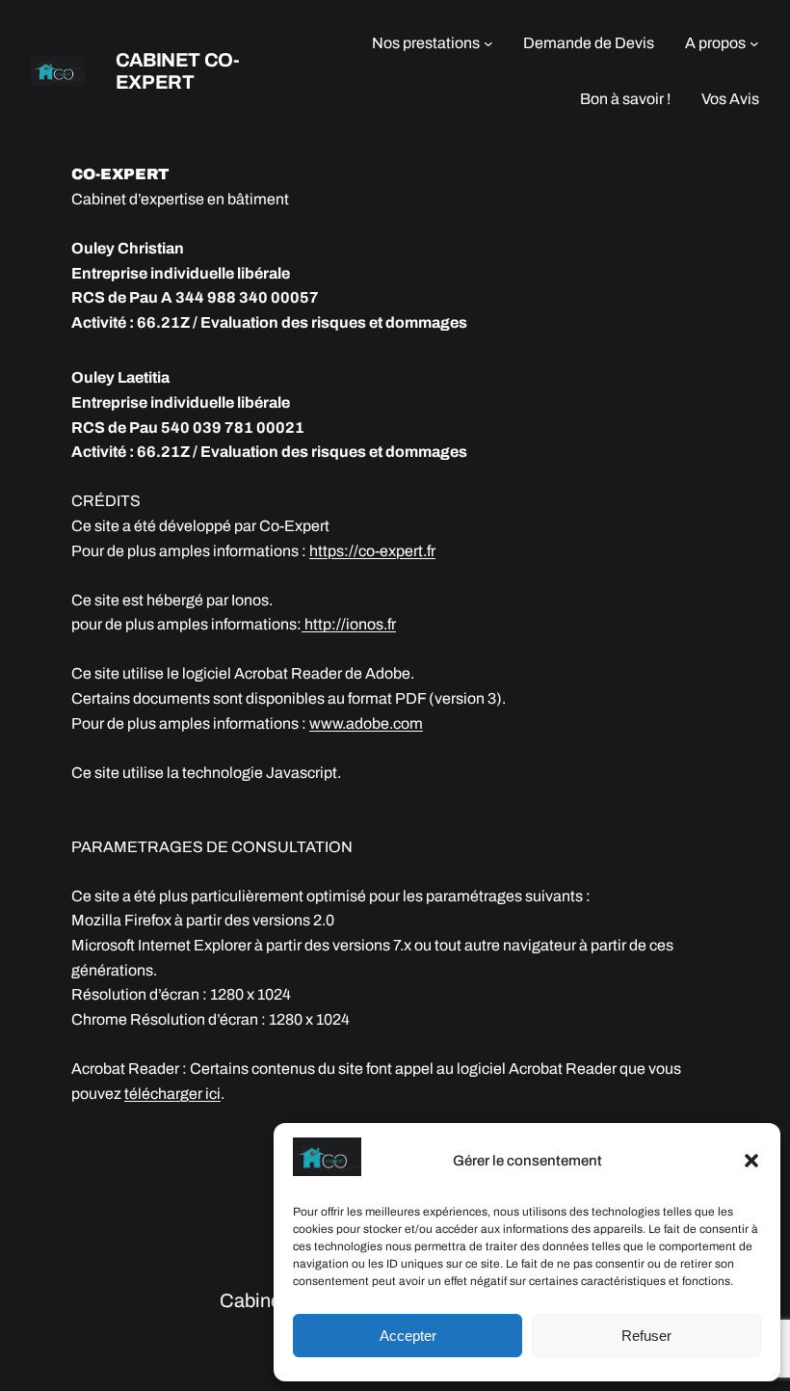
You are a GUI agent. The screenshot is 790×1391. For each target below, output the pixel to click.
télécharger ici (172, 1093)
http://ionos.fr (349, 624)
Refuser (646, 1335)
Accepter (408, 1335)
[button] (751, 1160)
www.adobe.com (366, 723)
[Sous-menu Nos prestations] (488, 43)
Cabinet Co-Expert (178, 71)
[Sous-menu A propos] (754, 43)
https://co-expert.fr (372, 551)
